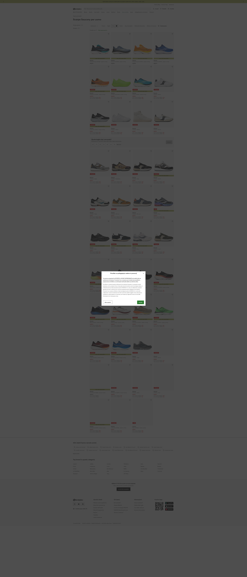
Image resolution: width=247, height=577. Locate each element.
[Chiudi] (143, 273)
